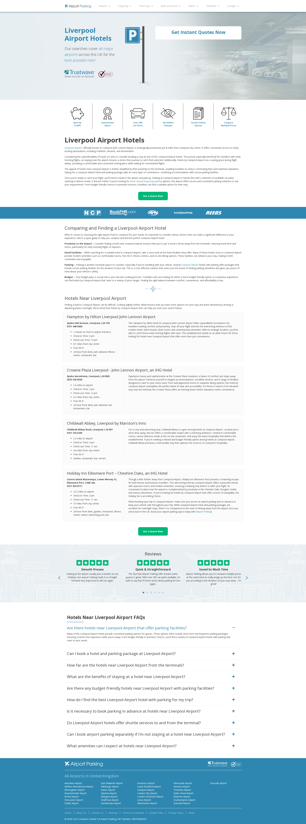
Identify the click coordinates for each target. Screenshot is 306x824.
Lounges (231, 5)
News (191, 812)
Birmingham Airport (75, 789)
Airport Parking (203, 511)
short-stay (135, 181)
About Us (81, 812)
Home (68, 812)
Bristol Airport (72, 796)
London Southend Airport (150, 796)
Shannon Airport (182, 796)
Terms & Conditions (133, 812)
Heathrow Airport (110, 799)
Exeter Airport (108, 789)
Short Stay (144, 5)
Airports (103, 5)
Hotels (191, 5)
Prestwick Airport (182, 789)
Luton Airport (144, 799)
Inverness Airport (146, 783)
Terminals (211, 5)
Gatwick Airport (109, 793)
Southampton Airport (184, 799)
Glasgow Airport (109, 796)
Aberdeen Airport (73, 783)
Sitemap (113, 812)
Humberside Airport (111, 803)
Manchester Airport (147, 803)
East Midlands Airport (112, 783)
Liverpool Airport (73, 147)
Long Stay (123, 5)
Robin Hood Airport (183, 793)
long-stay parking (153, 181)
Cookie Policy (156, 812)
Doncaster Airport (74, 799)
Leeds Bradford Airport (149, 786)
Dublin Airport (72, 803)
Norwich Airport (182, 786)
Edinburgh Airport (110, 786)
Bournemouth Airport (76, 793)
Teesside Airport (218, 783)
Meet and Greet (169, 5)
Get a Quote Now (153, 196)
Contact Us (97, 812)
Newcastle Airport (183, 783)
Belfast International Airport (79, 786)
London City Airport (147, 793)
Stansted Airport (182, 803)
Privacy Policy (175, 812)
